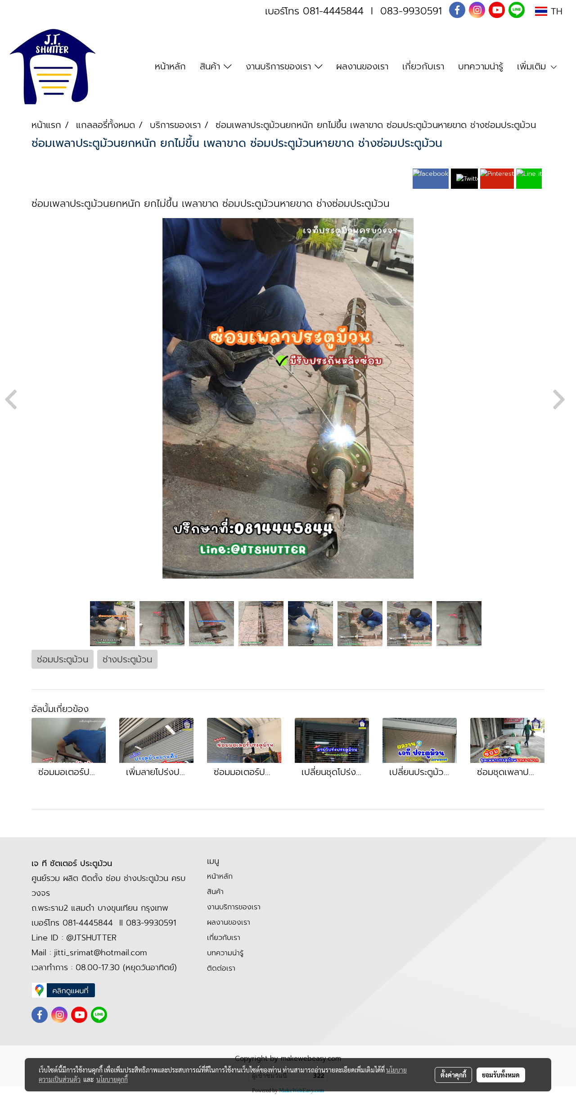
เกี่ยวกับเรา (423, 66)
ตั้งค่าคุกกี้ (453, 1075)
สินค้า (212, 66)
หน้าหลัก (170, 66)
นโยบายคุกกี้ (112, 1079)
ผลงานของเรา (362, 66)
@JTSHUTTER (91, 937)
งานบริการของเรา (280, 66)
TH (554, 11)
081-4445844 (333, 11)
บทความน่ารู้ (480, 66)
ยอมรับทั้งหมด (501, 1075)
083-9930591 (411, 11)
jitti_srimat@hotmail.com (100, 952)
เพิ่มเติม (533, 66)
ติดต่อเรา (221, 968)
